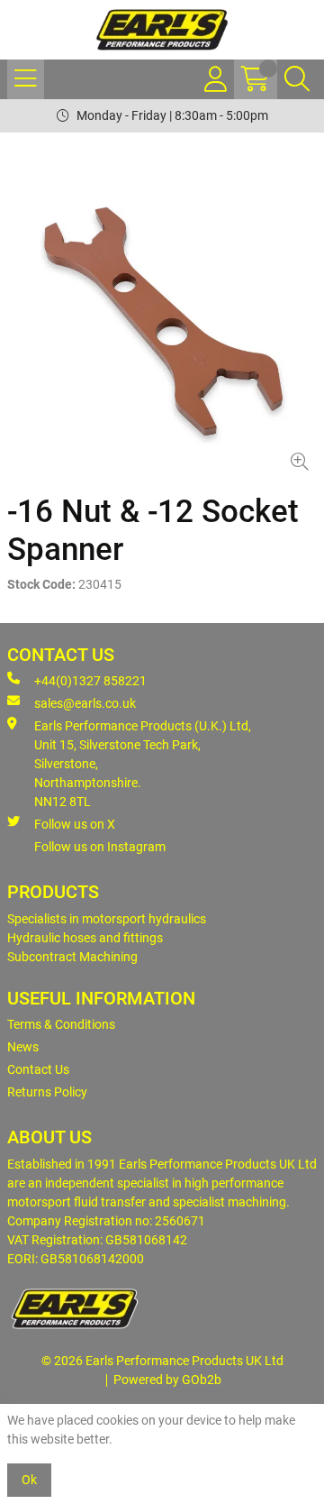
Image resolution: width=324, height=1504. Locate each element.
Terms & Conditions (61, 1024)
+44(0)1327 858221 (90, 681)
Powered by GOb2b (167, 1379)
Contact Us (38, 1069)
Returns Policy (47, 1092)
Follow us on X (74, 824)
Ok (29, 1479)
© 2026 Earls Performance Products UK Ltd (162, 1360)
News (23, 1047)
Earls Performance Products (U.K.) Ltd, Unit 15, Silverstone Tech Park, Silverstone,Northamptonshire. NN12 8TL (142, 764)
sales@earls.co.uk (85, 703)
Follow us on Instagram (100, 846)
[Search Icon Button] (297, 79)
